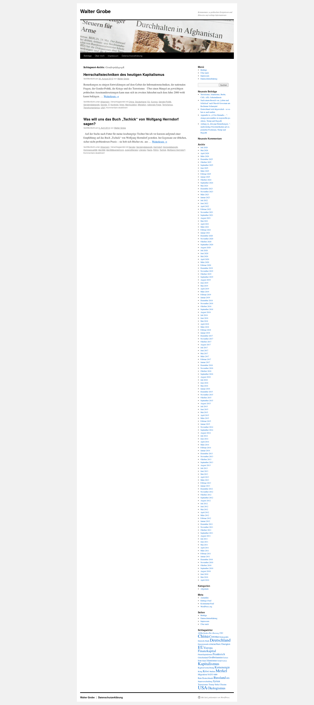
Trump (211, 684)
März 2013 (205, 480)
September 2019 (207, 276)
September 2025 (207, 165)
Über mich (100, 55)
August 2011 (206, 535)
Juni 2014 (204, 438)
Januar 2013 (205, 485)
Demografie (223, 637)
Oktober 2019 (206, 274)
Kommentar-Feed (207, 603)
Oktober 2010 (206, 565)
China (131, 101)
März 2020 (205, 262)
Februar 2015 (206, 421)
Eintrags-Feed (206, 600)
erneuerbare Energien (219, 643)
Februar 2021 (206, 229)
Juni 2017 (204, 350)
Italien (224, 661)
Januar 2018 (205, 332)
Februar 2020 (206, 265)
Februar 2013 (206, 482)
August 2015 (206, 403)
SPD (227, 678)
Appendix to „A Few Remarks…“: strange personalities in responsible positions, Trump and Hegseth (216, 118)
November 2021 (207, 212)
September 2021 (207, 215)
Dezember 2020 (207, 235)
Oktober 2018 (206, 306)
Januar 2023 (205, 197)
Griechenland (203, 657)
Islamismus (212, 660)
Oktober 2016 (206, 371)
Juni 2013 (204, 471)
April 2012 (205, 512)
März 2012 (205, 515)
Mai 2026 (204, 150)
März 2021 (205, 226)
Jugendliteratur (131, 149)
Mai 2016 (204, 385)
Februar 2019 (206, 294)
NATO (210, 674)
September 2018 (207, 309)
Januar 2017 (205, 362)
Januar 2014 (205, 450)
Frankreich (219, 654)
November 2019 (207, 271)
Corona (214, 636)
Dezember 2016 (207, 365)
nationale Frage (154, 104)
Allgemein (104, 101)
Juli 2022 (204, 200)
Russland (220, 677)
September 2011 (207, 533)
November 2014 (207, 427)
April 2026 (205, 153)
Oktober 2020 (206, 241)
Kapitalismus (208, 663)
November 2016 (207, 368)
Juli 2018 (204, 315)
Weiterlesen (111, 96)
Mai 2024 (204, 185)
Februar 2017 (206, 359)
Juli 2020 (204, 250)
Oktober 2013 (206, 459)
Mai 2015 (204, 412)
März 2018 (205, 327)
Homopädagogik (170, 147)
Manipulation (131, 104)
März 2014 (205, 444)
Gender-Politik (165, 101)
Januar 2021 (205, 232)
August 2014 (206, 432)
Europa (154, 101)
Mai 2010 (204, 577)
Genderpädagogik (91, 104)
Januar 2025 (205, 176)
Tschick (163, 149)
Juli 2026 (204, 147)
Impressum (113, 55)
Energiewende (203, 644)
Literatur (142, 149)
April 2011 (205, 547)
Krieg (122, 104)
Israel (220, 660)
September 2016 (207, 374)
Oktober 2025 (206, 162)
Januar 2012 (205, 521)
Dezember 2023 (207, 188)
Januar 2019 (205, 297)
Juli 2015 (204, 406)
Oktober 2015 (206, 397)
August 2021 (206, 218)
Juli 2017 (204, 347)
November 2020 (207, 238)
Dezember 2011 (207, 524)
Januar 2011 (205, 556)
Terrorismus (167, 104)
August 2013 (206, 465)
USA (103, 107)
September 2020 (207, 244)
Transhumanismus (91, 107)
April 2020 (205, 259)
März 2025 (205, 171)
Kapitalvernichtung (206, 667)
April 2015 (205, 415)
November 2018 (207, 303)
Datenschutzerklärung (132, 55)
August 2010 (206, 571)
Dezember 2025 (207, 159)
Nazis (149, 149)
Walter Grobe (95, 11)
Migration (142, 104)
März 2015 (205, 418)
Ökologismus (216, 688)
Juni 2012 (204, 506)
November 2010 (207, 562)
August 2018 (206, 312)
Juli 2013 (204, 468)
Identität (101, 149)
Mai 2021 (204, 221)
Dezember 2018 (207, 300)
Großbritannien (216, 657)
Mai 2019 (204, 285)
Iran (200, 660)
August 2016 (206, 377)
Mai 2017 (204, 353)
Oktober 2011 (206, 530)
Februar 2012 (206, 518)
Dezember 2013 (207, 453)
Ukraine (223, 684)
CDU (221, 633)
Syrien (216, 681)
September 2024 (207, 182)
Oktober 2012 (206, 494)
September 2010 (207, 568)
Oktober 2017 (206, 341)
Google (104, 104)
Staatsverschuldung (205, 681)
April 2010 (205, 580)
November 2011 (207, 527)
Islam (204, 660)
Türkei (217, 684)
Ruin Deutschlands (205, 678)
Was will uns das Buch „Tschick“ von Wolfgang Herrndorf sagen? (131, 121)
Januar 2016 (205, 388)
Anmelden (205, 597)
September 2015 (207, 400)
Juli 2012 (204, 503)
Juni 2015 (204, 409)
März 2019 (205, 291)
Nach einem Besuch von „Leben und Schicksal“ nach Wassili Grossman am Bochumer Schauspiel (215, 103)
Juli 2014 (204, 435)
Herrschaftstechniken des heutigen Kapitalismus (123, 74)
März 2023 (205, 194)
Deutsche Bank (203, 641)
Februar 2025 (206, 173)
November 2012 (207, 491)
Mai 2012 (204, 509)
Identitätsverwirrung (115, 149)
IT (109, 104)
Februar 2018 (206, 329)
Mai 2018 (204, 321)
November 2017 (207, 338)
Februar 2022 (206, 209)
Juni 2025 (204, 168)
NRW (216, 674)
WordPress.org (206, 606)
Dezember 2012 (207, 488)
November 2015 (207, 394)
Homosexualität (90, 149)
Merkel (221, 670)
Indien (225, 657)
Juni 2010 (204, 574)
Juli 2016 (204, 379)
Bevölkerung (214, 633)
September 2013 (207, 462)
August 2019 (206, 279)
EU (148, 101)
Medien (212, 671)
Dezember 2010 (207, 559)
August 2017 (206, 344)
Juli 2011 (204, 538)
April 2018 (205, 324)
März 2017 (205, 356)
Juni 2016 (204, 382)
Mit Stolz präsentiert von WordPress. (215, 697)
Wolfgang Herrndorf (176, 149)
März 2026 (205, 156)
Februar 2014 (206, 447)
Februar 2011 (206, 553)
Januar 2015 (205, 424)
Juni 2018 (204, 318)
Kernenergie (222, 667)
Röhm (156, 149)
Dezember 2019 (207, 268)
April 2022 (205, 206)
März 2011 (205, 550)
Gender (132, 147)
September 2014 (207, 430)
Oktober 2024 (206, 179)
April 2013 (205, 477)
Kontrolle (115, 104)
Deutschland (140, 101)
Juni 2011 (204, 541)
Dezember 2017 (207, 335)
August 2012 (206, 500)
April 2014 (205, 441)
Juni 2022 (204, 203)
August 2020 (206, 247)
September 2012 (207, 497)
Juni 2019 (204, 282)
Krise (206, 671)
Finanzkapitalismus (205, 654)
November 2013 (207, 456)
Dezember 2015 (207, 391)
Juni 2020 (204, 253)
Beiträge (88, 55)
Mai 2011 (204, 544)
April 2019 (205, 288)
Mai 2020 (204, 256)
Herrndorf (157, 147)
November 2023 (207, 191)
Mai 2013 (204, 474)
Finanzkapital (207, 651)
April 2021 (205, 224)
